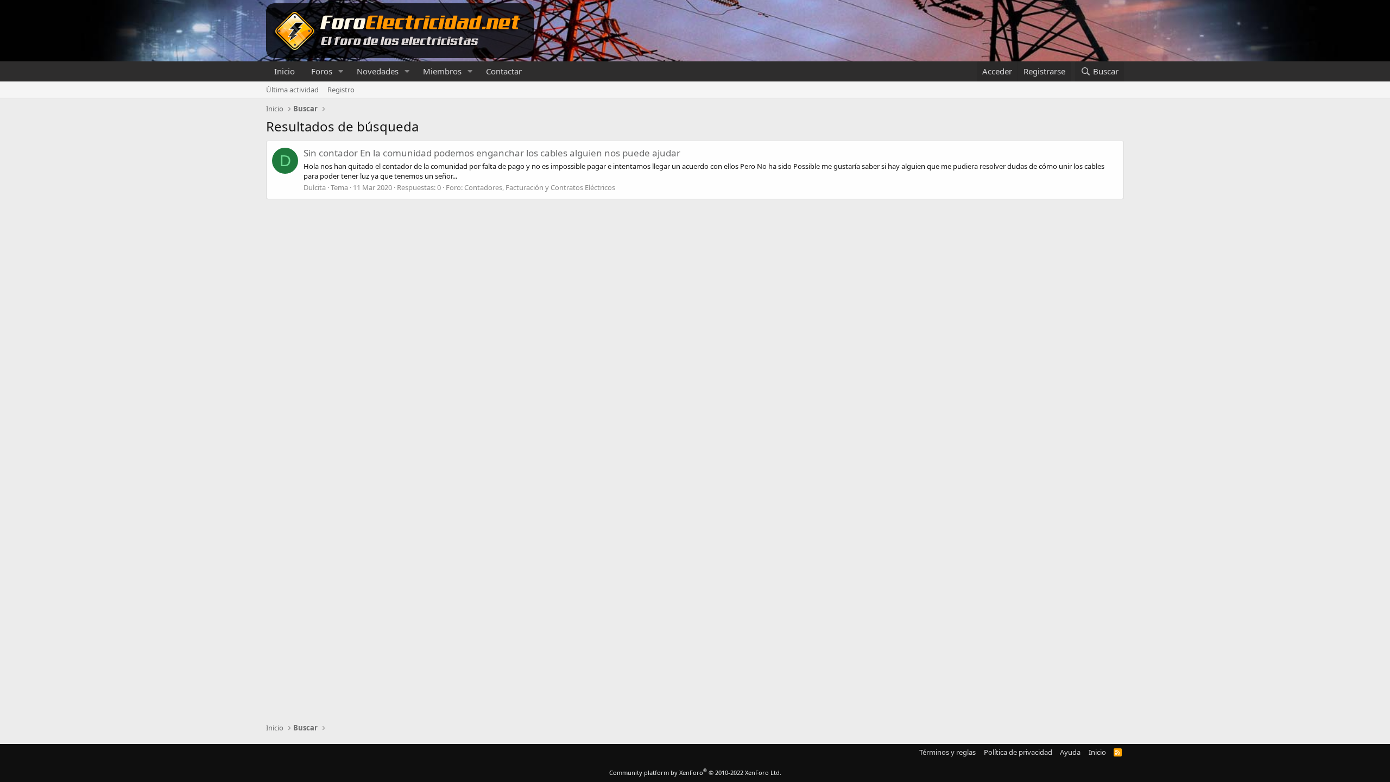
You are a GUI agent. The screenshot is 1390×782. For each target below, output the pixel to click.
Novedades (378, 71)
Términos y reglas (947, 752)
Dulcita (315, 187)
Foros (321, 71)
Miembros (442, 71)
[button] (341, 71)
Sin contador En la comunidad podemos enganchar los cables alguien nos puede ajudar (492, 153)
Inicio (284, 71)
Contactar (504, 71)
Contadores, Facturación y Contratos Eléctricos (539, 187)
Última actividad (292, 89)
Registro (341, 89)
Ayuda (1070, 752)
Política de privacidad (1018, 752)
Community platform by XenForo (695, 772)
